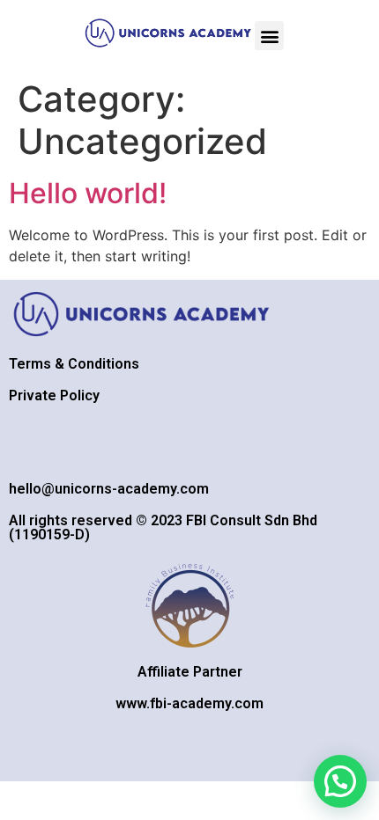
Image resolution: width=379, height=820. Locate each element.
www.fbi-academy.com (189, 703)
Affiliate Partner (189, 671)
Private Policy (54, 395)
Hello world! (88, 193)
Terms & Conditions (74, 363)
